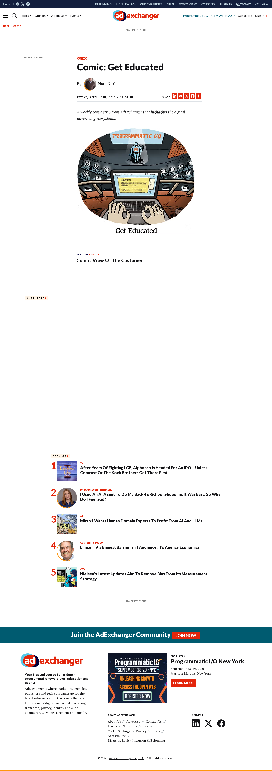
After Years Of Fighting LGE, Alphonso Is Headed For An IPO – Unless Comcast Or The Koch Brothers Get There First (143, 470)
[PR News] (170, 4)
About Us (57, 15)
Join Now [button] (186, 635)
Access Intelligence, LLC (126, 758)
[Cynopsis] (208, 4)
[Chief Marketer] (151, 4)
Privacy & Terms (148, 731)
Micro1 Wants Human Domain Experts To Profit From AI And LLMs (141, 520)
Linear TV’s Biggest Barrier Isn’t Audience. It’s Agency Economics (139, 547)
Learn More (183, 683)
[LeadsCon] (225, 4)
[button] (14, 15)
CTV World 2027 (223, 15)
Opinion (40, 15)
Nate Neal (106, 83)
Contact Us (154, 721)
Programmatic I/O (195, 15)
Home (6, 26)
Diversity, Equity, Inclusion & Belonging (136, 740)
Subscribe (245, 15)
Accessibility (116, 736)
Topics (24, 15)
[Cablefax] (262, 4)
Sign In (260, 15)
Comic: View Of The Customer (109, 260)
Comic (17, 26)
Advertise (133, 721)
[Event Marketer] (188, 4)
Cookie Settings (119, 731)
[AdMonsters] (243, 4)
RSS (145, 726)
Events (74, 15)
